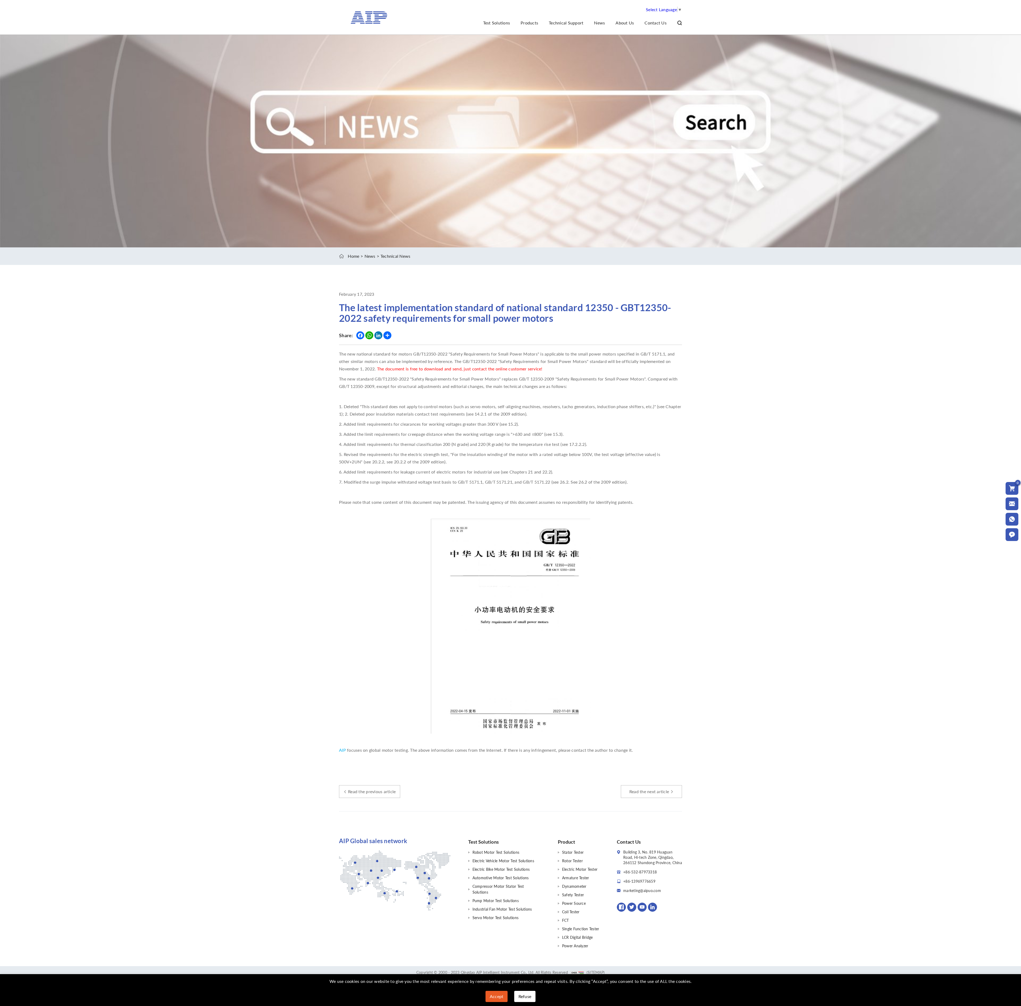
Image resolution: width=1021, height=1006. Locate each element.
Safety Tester (573, 894)
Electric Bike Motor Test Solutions (501, 869)
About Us (625, 23)
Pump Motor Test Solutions (495, 900)
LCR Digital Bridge (577, 937)
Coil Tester (571, 911)
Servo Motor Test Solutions (495, 917)
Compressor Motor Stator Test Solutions (498, 889)
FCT (565, 920)
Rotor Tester (572, 860)
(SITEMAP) (596, 972)
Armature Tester (575, 877)
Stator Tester (573, 852)
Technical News (395, 256)
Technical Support (566, 23)
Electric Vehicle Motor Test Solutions (503, 860)
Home (353, 256)
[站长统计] (577, 972)
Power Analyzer (575, 945)
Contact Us (656, 23)
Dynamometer (574, 886)
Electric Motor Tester (579, 869)
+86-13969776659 (639, 881)
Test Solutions (496, 23)
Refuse (525, 996)
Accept (497, 996)
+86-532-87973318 (640, 871)
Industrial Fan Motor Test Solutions (502, 909)
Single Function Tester (580, 928)
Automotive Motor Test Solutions (500, 877)
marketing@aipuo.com (642, 890)
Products (529, 23)
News (599, 23)
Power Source (574, 903)
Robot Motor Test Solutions (496, 852)
